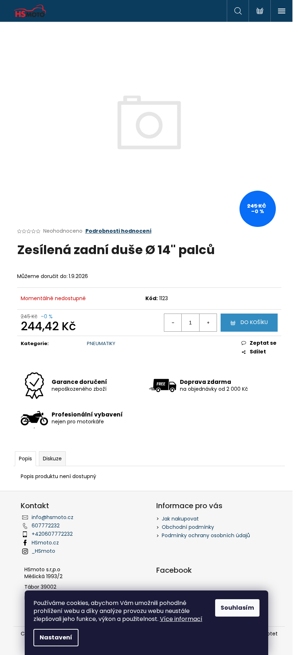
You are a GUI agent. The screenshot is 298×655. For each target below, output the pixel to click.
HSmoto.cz (45, 542)
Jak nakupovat (180, 518)
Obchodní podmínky (188, 527)
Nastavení (56, 637)
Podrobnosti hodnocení (118, 231)
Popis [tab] (25, 458)
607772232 (46, 525)
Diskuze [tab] (52, 458)
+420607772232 (52, 534)
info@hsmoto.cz (52, 517)
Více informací (181, 619)
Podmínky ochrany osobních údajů (206, 535)
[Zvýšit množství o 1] (208, 322)
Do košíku (254, 322)
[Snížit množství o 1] (173, 322)
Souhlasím (237, 608)
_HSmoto (43, 551)
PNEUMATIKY (101, 343)
